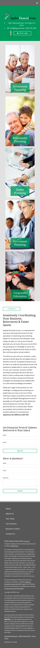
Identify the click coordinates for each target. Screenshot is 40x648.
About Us (10, 514)
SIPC (9, 619)
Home (8, 509)
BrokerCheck (14, 546)
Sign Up (20, 451)
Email (4, 442)
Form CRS (26, 541)
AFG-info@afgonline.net (16, 28)
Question (5, 478)
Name (4, 435)
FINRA (6, 619)
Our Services (11, 524)
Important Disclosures (10, 636)
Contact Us (12, 309)
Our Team (10, 519)
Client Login (23, 33)
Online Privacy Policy (25, 636)
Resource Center (13, 529)
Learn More (20, 70)
